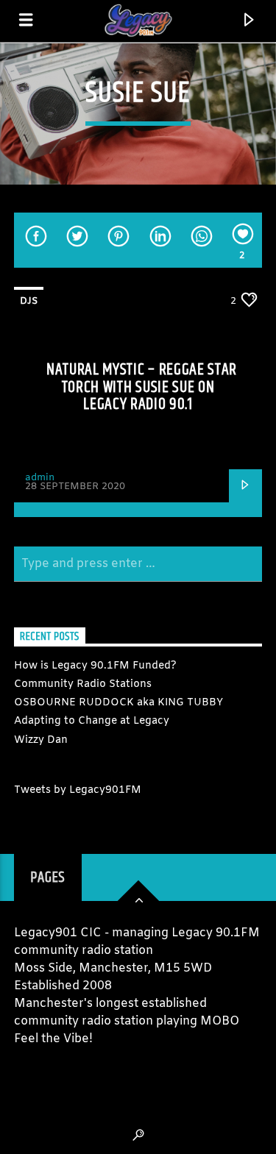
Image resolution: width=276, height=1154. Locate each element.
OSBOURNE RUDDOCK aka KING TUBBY (118, 703)
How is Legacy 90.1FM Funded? (95, 666)
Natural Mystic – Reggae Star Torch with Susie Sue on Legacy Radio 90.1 (141, 387)
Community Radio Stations (83, 684)
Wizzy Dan (41, 740)
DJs (29, 301)
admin (39, 477)
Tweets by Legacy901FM (77, 790)
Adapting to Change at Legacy (91, 721)
